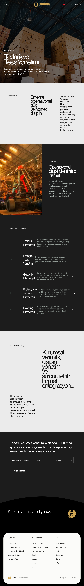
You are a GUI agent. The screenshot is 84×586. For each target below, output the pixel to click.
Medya (58, 551)
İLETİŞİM (78, 4)
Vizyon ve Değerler (15, 555)
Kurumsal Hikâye (14, 547)
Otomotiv (35, 567)
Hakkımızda (12, 543)
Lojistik (34, 563)
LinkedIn (73, 578)
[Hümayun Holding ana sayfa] (42, 4)
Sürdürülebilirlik (61, 547)
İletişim (58, 563)
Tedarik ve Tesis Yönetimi (41, 547)
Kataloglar (59, 555)
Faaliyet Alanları (37, 543)
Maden (64, 460)
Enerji (43, 460)
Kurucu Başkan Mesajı (16, 551)
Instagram (63, 578)
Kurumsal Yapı (13, 559)
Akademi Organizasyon (21, 460)
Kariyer (58, 559)
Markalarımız (60, 543)
